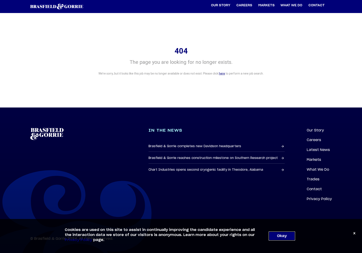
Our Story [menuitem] (220, 5)
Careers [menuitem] (244, 5)
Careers (314, 140)
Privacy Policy (319, 199)
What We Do (318, 169)
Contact (314, 189)
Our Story (315, 130)
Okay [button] (282, 236)
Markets (314, 159)
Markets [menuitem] (266, 5)
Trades (313, 179)
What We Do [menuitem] (291, 5)
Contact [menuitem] (316, 5)
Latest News (318, 149)
